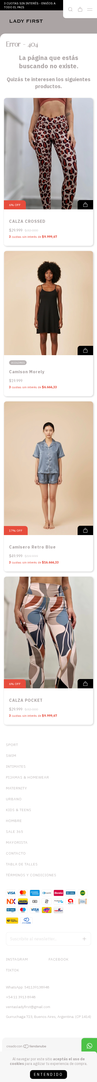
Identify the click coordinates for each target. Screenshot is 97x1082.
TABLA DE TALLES (22, 864)
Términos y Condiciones (31, 875)
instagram (17, 959)
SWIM (11, 755)
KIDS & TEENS (18, 809)
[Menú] (90, 10)
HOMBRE (14, 820)
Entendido (48, 1074)
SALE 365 (14, 831)
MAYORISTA (17, 842)
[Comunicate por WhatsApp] (89, 1046)
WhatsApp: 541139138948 (27, 987)
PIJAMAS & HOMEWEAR (27, 777)
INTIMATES (16, 766)
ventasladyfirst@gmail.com (28, 1006)
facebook (59, 959)
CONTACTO (16, 853)
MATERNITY (16, 788)
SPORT (12, 744)
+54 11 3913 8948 (20, 997)
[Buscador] (70, 9)
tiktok (12, 970)
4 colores (18, 362)
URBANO (14, 799)
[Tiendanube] (26, 1047)
